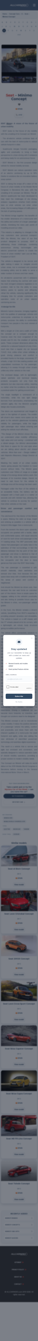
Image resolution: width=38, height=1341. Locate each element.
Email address (11, 675)
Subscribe (19, 696)
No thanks (19, 702)
